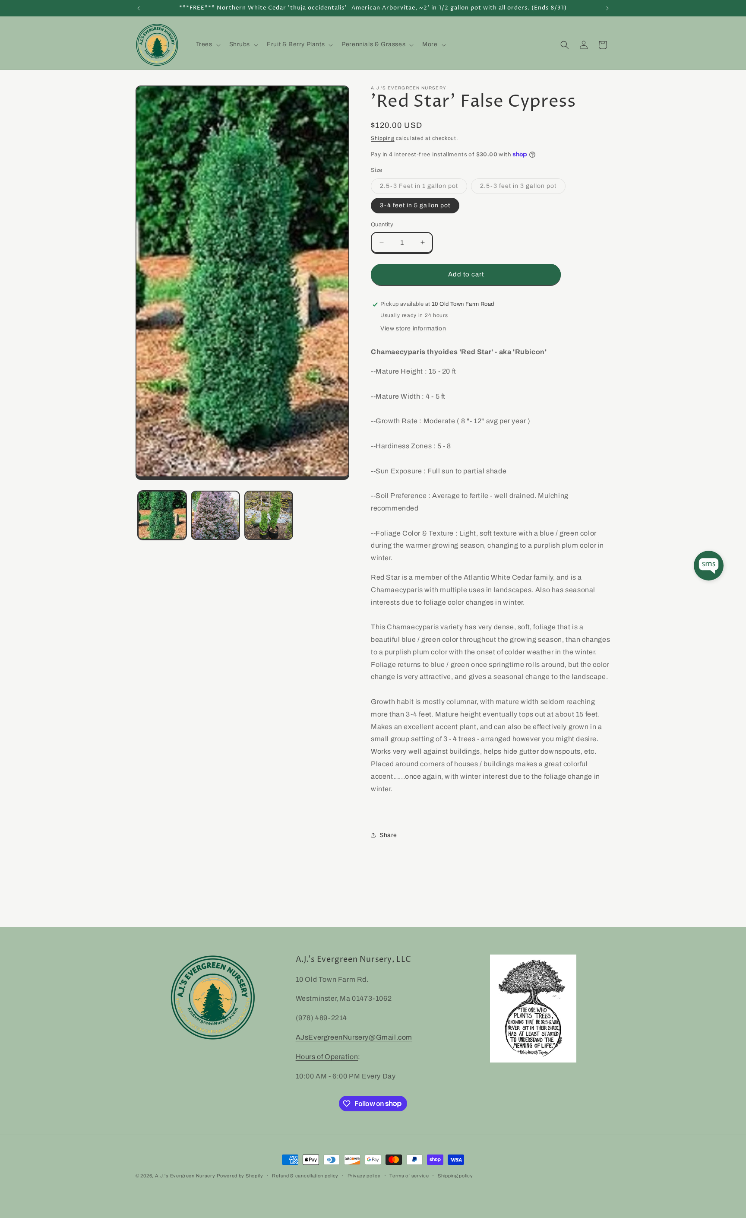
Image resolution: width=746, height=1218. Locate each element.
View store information (413, 328)
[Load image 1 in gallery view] (162, 515)
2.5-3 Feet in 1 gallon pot (423, 188)
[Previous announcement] (138, 8)
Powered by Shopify (240, 1175)
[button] (207, 44)
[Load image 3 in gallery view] (268, 515)
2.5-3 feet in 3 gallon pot (523, 188)
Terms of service (409, 1175)
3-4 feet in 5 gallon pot (415, 205)
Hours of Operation (327, 1056)
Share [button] (388, 835)
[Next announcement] (607, 8)
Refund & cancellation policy (305, 1175)
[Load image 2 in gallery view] (215, 515)
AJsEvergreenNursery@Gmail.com (354, 1037)
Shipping (383, 138)
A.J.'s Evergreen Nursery (185, 1175)
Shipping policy (455, 1175)
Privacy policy (364, 1175)
